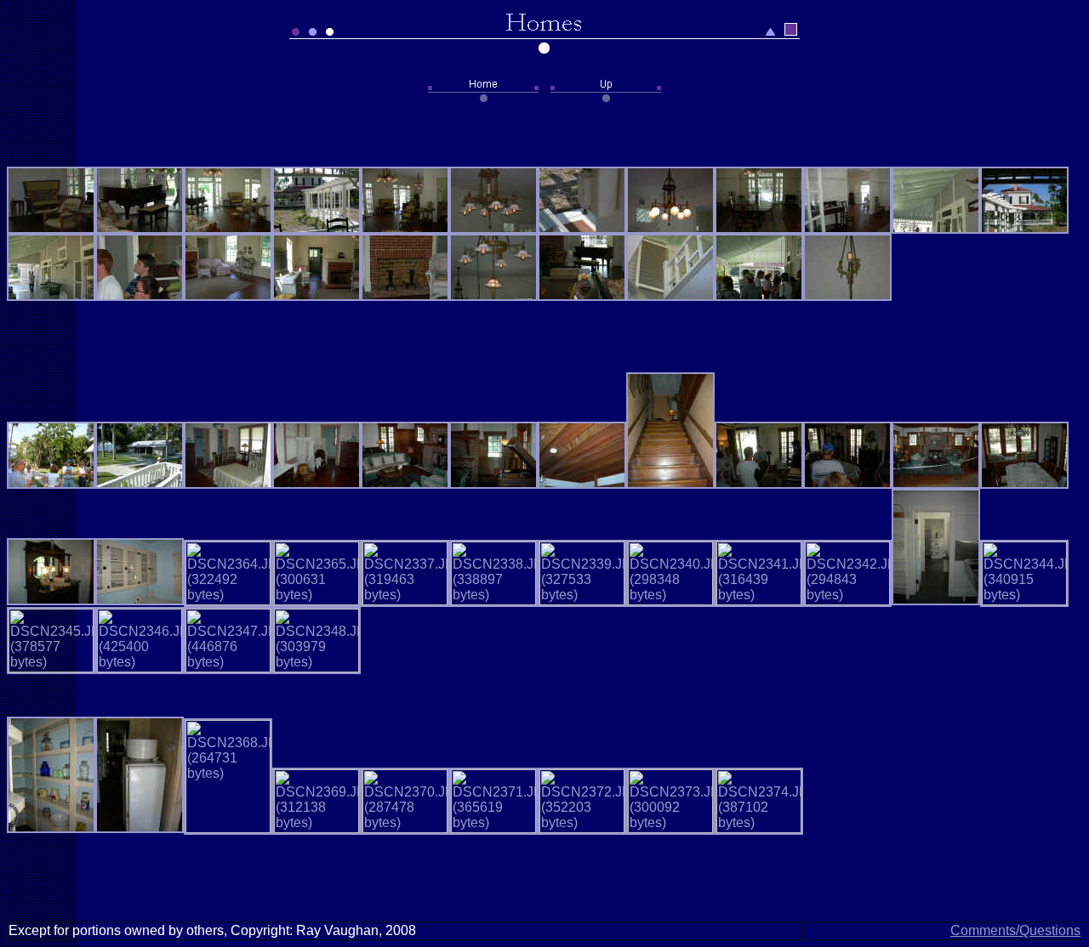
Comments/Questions (1015, 930)
